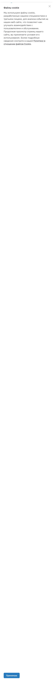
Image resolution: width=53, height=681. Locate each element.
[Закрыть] (49, 6)
